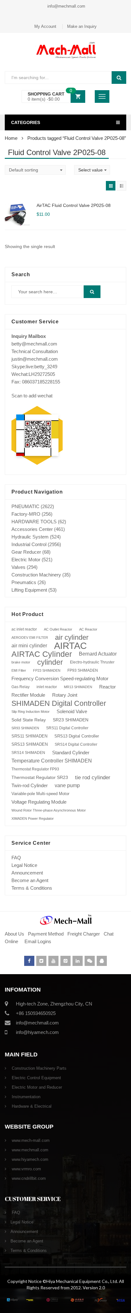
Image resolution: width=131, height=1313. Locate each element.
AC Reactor (88, 629)
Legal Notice (24, 865)
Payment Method (46, 934)
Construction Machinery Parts (38, 1068)
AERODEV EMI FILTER (29, 637)
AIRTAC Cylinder (41, 654)
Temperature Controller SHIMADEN (51, 760)
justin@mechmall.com (34, 359)
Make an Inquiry (82, 26)
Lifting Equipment (29, 590)
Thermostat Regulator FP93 (35, 769)
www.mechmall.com (29, 1150)
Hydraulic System (30, 536)
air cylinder (71, 637)
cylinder (50, 662)
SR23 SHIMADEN (70, 719)
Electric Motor (25, 559)
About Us (14, 934)
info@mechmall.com (65, 6)
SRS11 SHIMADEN (29, 736)
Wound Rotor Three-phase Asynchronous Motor (48, 810)
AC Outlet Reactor (58, 629)
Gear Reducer (26, 552)
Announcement (27, 872)
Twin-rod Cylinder (29, 785)
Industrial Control (28, 544)
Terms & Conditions (31, 888)
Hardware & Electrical (31, 1106)
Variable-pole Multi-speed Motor (40, 793)
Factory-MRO (25, 514)
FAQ (16, 857)
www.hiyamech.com (29, 1159)
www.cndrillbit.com (28, 1178)
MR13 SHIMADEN (78, 687)
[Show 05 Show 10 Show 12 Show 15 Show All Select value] (92, 170)
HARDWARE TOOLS (34, 521)
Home (11, 138)
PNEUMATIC (25, 506)
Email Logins (37, 941)
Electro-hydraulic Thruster (92, 662)
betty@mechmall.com (34, 343)
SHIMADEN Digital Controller (58, 703)
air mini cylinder (29, 645)
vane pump (67, 785)
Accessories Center (32, 529)
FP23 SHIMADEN (46, 670)
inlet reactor (47, 687)
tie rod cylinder (92, 777)
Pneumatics (23, 582)
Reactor (107, 686)
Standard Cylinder (70, 752)
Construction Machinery (36, 574)
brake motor (20, 662)
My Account (45, 26)
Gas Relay (20, 687)
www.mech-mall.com (30, 1140)
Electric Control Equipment (35, 1077)
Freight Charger (83, 934)
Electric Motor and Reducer (36, 1087)
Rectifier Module (28, 695)
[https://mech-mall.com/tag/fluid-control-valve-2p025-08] (110, 185)
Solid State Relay (28, 719)
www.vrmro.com (25, 1169)
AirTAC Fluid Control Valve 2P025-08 (74, 205)
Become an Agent (29, 880)
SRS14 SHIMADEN (28, 753)
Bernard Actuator (98, 653)
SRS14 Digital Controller (76, 744)
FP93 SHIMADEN (82, 670)
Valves (18, 567)
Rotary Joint (64, 695)
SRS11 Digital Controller (67, 728)
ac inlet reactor (24, 629)
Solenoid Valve (72, 711)
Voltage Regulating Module (38, 802)
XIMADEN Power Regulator (32, 818)
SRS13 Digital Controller (76, 736)
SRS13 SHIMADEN (29, 744)
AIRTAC (70, 646)
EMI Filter (18, 670)
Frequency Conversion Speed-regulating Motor (59, 678)
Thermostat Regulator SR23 (39, 777)
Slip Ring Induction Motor (30, 711)
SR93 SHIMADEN (25, 728)
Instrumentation (25, 1096)
